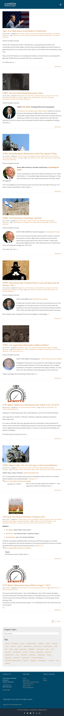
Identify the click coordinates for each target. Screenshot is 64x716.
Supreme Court (25, 657)
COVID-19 (13, 646)
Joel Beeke (51, 97)
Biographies (21, 288)
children (48, 643)
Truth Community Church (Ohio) (51, 359)
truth (57, 660)
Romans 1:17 (33, 479)
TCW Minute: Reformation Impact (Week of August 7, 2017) (26, 585)
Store (44, 678)
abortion (7, 643)
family (11, 649)
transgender (33, 660)
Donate (45, 680)
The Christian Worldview (23, 99)
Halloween (43, 407)
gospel (16, 649)
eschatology (25, 222)
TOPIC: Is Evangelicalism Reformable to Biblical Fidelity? (25, 345)
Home (24, 678)
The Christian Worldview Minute (27, 407)
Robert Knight (41, 655)
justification (15, 469)
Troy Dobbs (48, 523)
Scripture (12, 99)
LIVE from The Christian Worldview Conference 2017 (23, 517)
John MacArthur (17, 652)
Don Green (25, 349)
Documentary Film (30, 473)
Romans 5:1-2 (38, 546)
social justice (8, 657)
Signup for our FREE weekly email (12, 704)
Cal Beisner (41, 643)
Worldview (5, 35)
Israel (31, 222)
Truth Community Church (16, 351)
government (23, 649)
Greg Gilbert (31, 649)
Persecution (21, 33)
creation (20, 646)
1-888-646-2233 (6, 685)
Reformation (48, 35)
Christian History (29, 95)
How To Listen (27, 685)
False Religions (32, 156)
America (23, 643)
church (6, 646)
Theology (20, 97)
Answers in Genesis (31, 643)
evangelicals (41, 349)
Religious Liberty (45, 156)
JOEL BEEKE (26, 107)
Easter (55, 646)
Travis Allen (51, 660)
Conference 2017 (38, 521)
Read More (58, 66)
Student (27, 33)
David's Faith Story (28, 684)
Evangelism (21, 347)
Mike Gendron (40, 35)
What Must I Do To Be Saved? (31, 682)
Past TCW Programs (28, 687)
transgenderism (42, 660)
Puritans (45, 289)
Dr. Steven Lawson (47, 646)
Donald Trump (37, 646)
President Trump (9, 655)
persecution (48, 652)
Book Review (21, 95)
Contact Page (6, 690)
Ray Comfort (24, 655)
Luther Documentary (25, 469)
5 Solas (29, 97)
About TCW (26, 680)
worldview (7, 663)
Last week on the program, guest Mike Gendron (32, 111)
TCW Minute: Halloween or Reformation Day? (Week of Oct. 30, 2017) (30, 405)
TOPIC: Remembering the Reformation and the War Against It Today (29, 153)
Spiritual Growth (48, 519)
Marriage (32, 652)
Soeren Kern (26, 523)
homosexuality (40, 649)
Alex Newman (15, 643)
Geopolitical (35, 519)
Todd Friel (25, 660)
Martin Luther (40, 158)
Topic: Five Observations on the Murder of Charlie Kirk (24, 31)
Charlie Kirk (23, 35)
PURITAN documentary (40, 299)
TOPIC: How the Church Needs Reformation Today (22, 93)
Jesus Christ (8, 652)
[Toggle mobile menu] (61, 4)
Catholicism (16, 35)
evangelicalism (33, 349)
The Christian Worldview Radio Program (41, 33)
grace (45, 97)
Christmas (54, 643)
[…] (14, 62)
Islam (54, 521)
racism (17, 655)
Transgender (56, 33)
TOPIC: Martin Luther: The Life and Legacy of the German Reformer (29, 465)
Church (30, 519)
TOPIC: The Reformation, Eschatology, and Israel (22, 218)
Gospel (48, 95)
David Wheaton (31, 35)
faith (42, 97)
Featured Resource (40, 95)
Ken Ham (25, 652)
